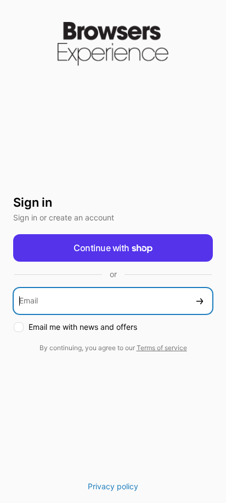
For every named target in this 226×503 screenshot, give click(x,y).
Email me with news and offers (83, 326)
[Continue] (199, 301)
